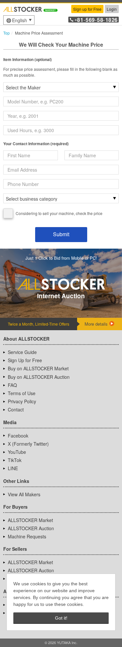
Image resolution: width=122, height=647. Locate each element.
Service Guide (22, 352)
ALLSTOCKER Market (30, 520)
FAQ (12, 385)
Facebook (18, 435)
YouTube (17, 452)
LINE (13, 468)
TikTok (14, 460)
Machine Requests (27, 536)
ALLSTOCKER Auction (31, 528)
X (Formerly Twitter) (28, 443)
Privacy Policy (22, 401)
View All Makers (24, 494)
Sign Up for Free (25, 360)
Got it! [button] (61, 618)
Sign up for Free (87, 9)
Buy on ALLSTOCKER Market (38, 368)
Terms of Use (21, 393)
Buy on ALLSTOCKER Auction (39, 377)
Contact (16, 409)
